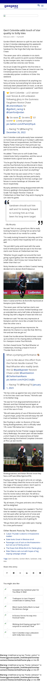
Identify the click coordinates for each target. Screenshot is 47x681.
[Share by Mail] (33, 573)
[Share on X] (13, 573)
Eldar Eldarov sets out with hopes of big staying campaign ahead (22, 552)
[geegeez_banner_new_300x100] (19, 7)
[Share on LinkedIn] (27, 573)
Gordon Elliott (24, 559)
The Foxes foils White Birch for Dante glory (23, 548)
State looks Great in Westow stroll (20, 539)
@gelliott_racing (14, 109)
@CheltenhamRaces (16, 376)
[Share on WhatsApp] (20, 573)
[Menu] (42, 5)
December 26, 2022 (16, 132)
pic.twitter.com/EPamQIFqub (20, 123)
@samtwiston (27, 372)
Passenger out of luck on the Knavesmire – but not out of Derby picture (23, 543)
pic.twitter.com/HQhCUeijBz (20, 379)
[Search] (37, 5)
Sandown (33, 559)
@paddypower (21, 369)
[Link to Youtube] (40, 573)
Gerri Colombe (13, 559)
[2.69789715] (20, 21)
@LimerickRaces (14, 105)
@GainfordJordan (15, 112)
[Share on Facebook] (7, 573)
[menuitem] (37, 5)
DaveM (21, 37)
